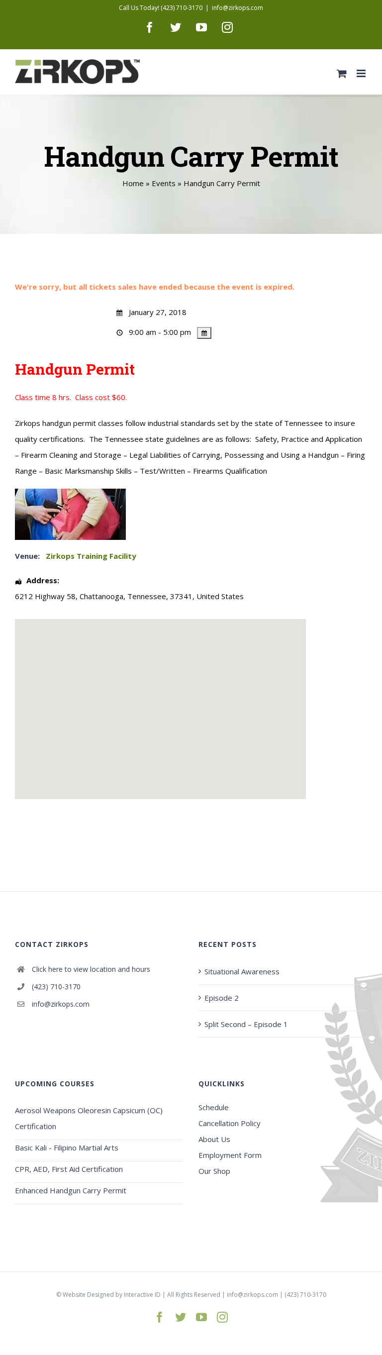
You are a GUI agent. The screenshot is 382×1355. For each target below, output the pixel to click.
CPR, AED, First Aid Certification (69, 1169)
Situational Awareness (242, 971)
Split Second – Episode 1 (246, 1024)
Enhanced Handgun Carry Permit (70, 1190)
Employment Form (230, 1155)
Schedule (213, 1107)
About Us (214, 1139)
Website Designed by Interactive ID (112, 1294)
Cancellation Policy (229, 1123)
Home (133, 183)
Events (164, 183)
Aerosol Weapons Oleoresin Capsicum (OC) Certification (89, 1118)
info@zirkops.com (237, 7)
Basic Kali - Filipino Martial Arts (66, 1147)
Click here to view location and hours (91, 969)
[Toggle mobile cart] (342, 73)
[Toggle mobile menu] (362, 73)
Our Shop (214, 1171)
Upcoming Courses (55, 1083)
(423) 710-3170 (56, 986)
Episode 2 (221, 998)
